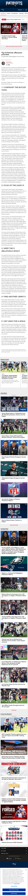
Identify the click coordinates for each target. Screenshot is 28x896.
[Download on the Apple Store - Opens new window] (9, 858)
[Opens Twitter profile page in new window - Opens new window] (7, 65)
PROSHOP (20, 9)
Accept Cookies (14, 893)
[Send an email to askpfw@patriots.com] (9, 65)
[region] (14, 882)
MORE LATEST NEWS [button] (14, 525)
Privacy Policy (17, 883)
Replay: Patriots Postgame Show (14, 19)
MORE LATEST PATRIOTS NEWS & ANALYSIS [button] (14, 46)
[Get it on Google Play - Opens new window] (18, 859)
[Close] (25, 869)
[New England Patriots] (14, 864)
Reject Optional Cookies (14, 889)
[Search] (23, 10)
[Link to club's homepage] (2, 9)
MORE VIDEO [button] (14, 710)
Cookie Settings (14, 886)
